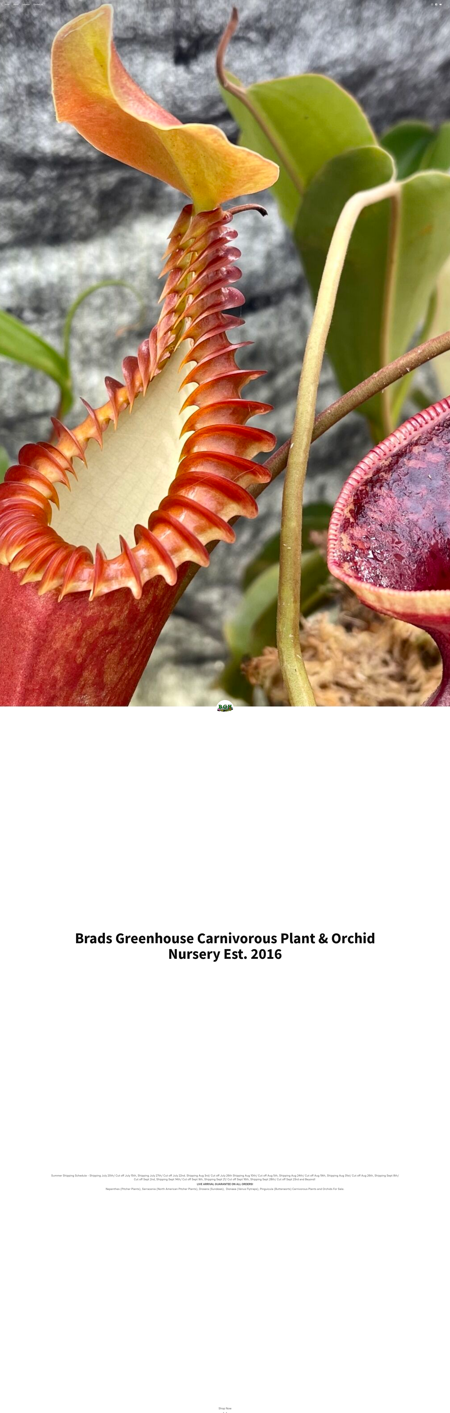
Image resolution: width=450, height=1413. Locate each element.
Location (26, 4)
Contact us (38, 4)
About (16, 4)
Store (7, 4)
